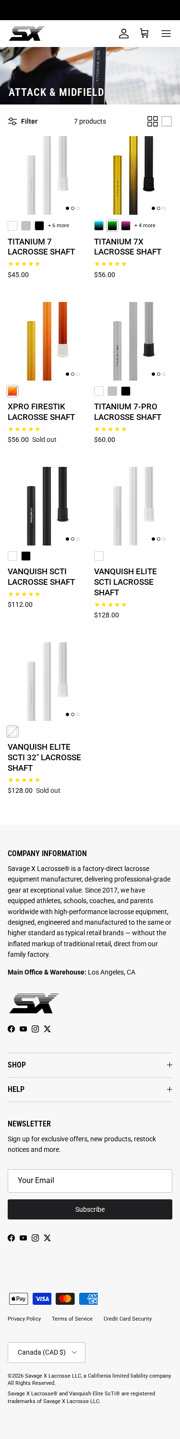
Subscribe (90, 1209)
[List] (166, 121)
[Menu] (166, 33)
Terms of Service (72, 1319)
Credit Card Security (128, 1319)
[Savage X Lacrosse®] (27, 33)
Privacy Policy (24, 1319)
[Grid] (152, 121)
